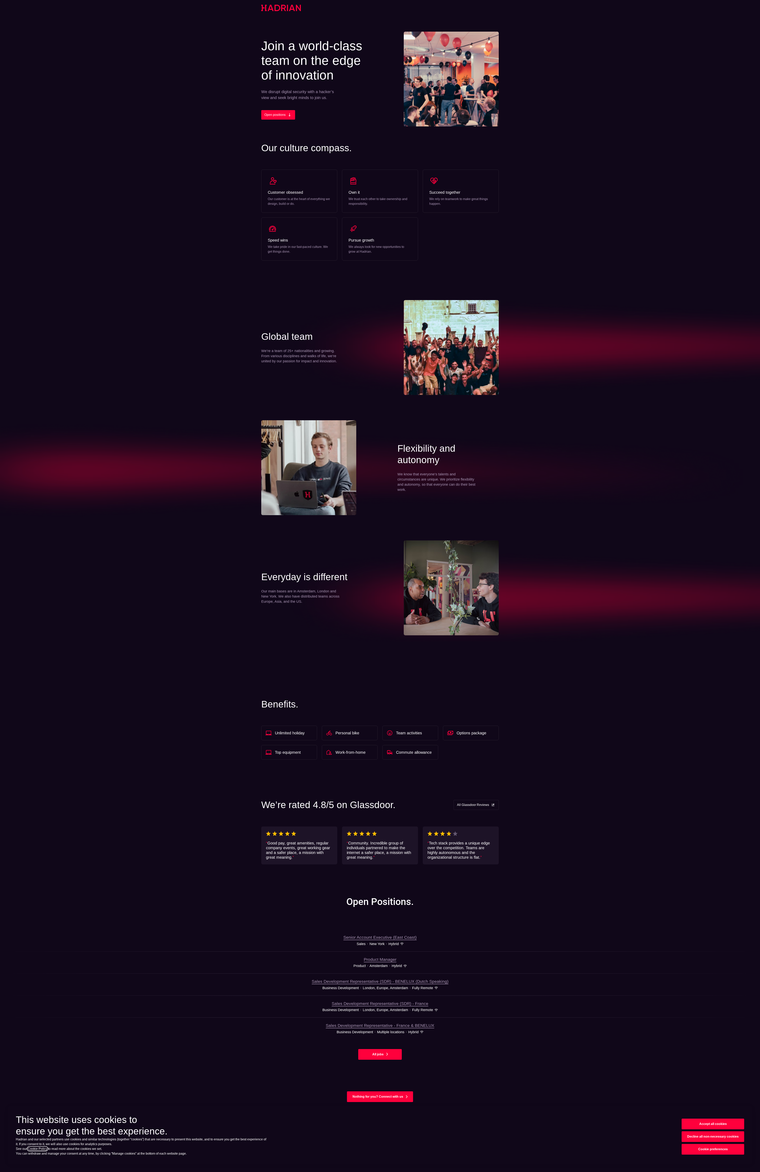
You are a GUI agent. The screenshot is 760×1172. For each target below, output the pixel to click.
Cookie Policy (37, 1148)
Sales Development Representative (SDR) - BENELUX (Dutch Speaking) (380, 981)
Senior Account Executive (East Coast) (380, 937)
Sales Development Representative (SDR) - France (380, 1003)
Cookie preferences (713, 1149)
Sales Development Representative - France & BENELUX (380, 1025)
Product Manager (380, 959)
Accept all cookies (713, 1124)
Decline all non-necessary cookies (713, 1136)
